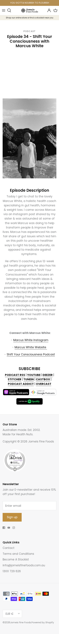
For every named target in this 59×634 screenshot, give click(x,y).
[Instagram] (13, 527)
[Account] (48, 10)
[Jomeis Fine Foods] (29, 10)
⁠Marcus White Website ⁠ (31, 347)
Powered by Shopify (42, 622)
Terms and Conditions (18, 554)
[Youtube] (9, 527)
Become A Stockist (16, 559)
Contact (8, 548)
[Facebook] (4, 527)
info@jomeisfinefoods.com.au (24, 565)
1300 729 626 (12, 571)
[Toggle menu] (3, 10)
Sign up (12, 517)
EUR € (9, 614)
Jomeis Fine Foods (20, 622)
